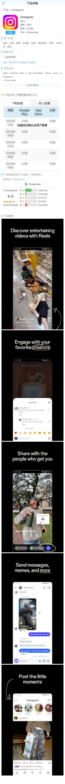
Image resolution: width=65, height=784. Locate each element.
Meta (22, 21)
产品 (6, 10)
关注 (10, 32)
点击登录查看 (10, 57)
